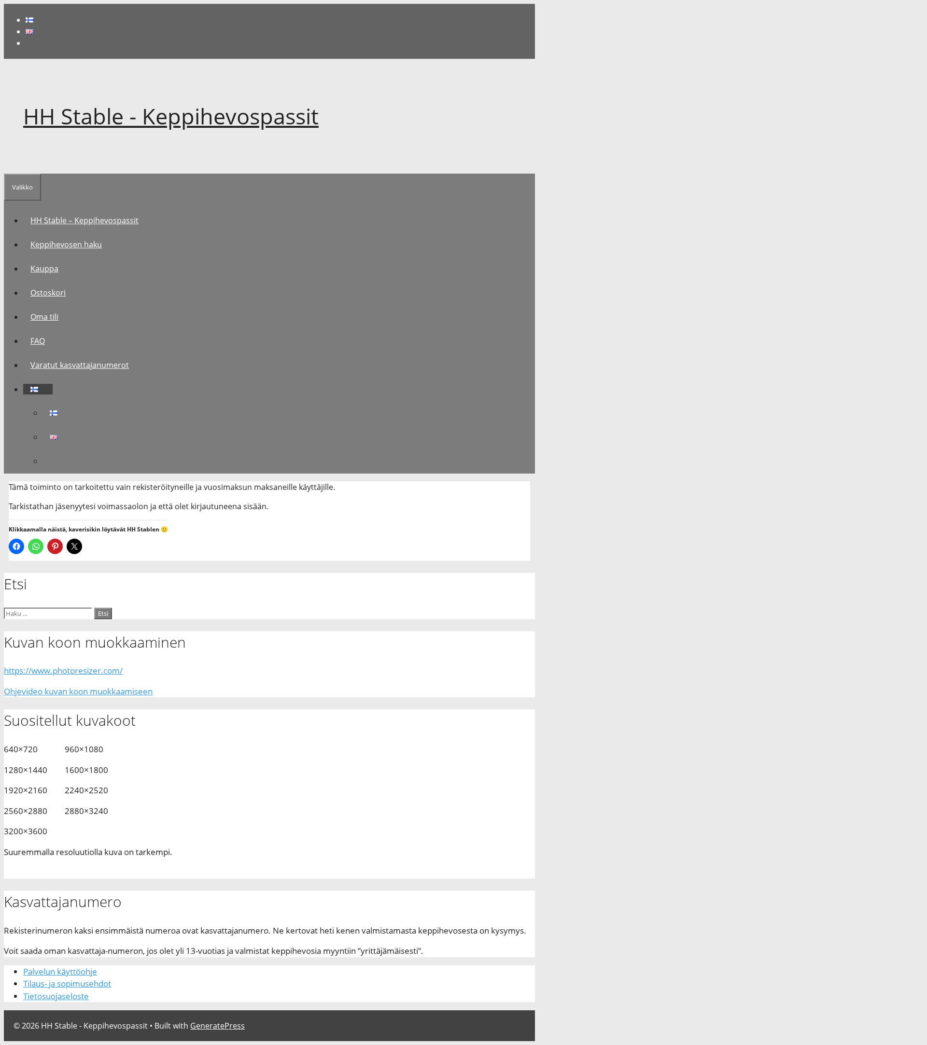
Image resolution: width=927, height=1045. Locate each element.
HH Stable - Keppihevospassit (171, 116)
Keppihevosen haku (66, 244)
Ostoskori (48, 292)
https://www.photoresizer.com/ (63, 670)
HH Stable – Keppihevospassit (84, 220)
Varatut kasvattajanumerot (79, 365)
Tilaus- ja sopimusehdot (67, 983)
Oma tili (44, 317)
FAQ (37, 341)
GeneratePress (217, 1025)
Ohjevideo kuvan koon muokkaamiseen (78, 691)
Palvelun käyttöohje (60, 971)
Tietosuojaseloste (56, 996)
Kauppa (44, 268)
